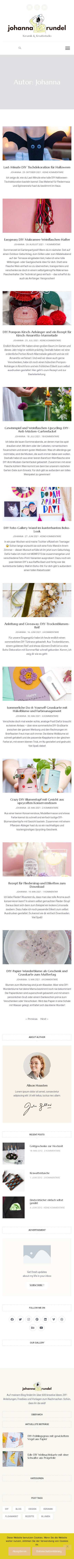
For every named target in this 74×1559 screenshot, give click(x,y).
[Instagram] (37, 7)
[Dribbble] (62, 1319)
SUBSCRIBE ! (37, 1285)
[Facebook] (29, 7)
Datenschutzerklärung (49, 1551)
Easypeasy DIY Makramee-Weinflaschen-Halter (37, 239)
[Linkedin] (45, 1319)
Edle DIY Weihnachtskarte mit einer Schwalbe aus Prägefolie (48, 1456)
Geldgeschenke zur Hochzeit (46, 1146)
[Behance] (32, 1327)
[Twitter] (20, 1319)
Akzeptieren (19, 1551)
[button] (19, 48)
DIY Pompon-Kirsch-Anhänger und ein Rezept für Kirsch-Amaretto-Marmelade (37, 333)
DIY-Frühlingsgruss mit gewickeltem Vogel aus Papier (48, 1437)
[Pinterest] (44, 7)
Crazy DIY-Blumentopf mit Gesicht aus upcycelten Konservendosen (37, 801)
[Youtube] (41, 1327)
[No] (67, 1547)
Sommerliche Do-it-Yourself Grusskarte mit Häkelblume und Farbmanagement (37, 709)
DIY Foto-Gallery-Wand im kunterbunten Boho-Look (37, 529)
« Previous (32, 1019)
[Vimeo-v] (53, 1319)
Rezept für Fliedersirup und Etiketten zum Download (37, 885)
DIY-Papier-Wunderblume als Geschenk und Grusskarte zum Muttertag (37, 972)
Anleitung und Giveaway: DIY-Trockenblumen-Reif (37, 625)
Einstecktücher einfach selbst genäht (46, 1201)
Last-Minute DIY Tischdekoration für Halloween (37, 167)
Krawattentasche (40, 1173)
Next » (44, 1019)
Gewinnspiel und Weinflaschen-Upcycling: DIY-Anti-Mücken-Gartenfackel (37, 429)
